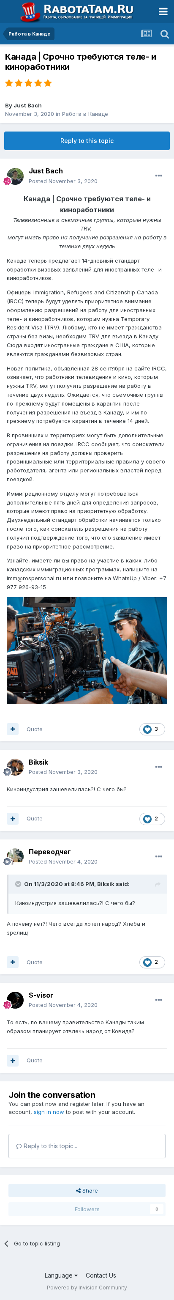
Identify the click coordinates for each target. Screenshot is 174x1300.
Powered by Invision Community (87, 1287)
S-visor (41, 995)
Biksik (38, 762)
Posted (63, 181)
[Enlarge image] (87, 650)
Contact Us (101, 1275)
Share (89, 1190)
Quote (35, 729)
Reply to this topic (87, 140)
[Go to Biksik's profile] (15, 767)
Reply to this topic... (49, 1145)
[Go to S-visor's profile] (15, 1000)
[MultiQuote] (13, 729)
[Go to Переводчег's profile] (15, 856)
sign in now (49, 1111)
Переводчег (50, 851)
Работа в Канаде (85, 113)
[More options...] (158, 176)
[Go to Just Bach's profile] (15, 176)
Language (59, 1275)
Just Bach (28, 105)
